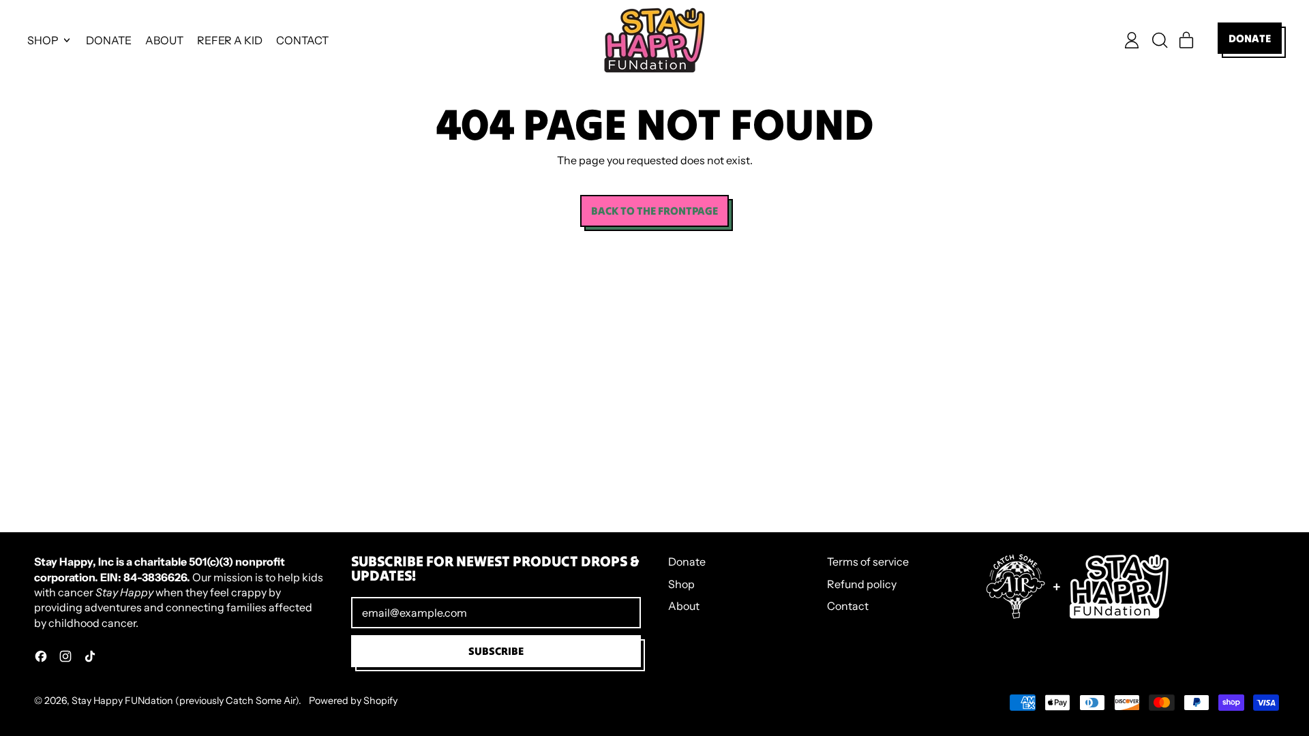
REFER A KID (229, 40)
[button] (1159, 40)
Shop (681, 584)
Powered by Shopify (353, 700)
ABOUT (164, 40)
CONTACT (302, 40)
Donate (687, 561)
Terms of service (868, 561)
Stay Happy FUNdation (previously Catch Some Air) (185, 700)
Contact (848, 606)
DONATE (109, 40)
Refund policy (862, 584)
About (683, 606)
